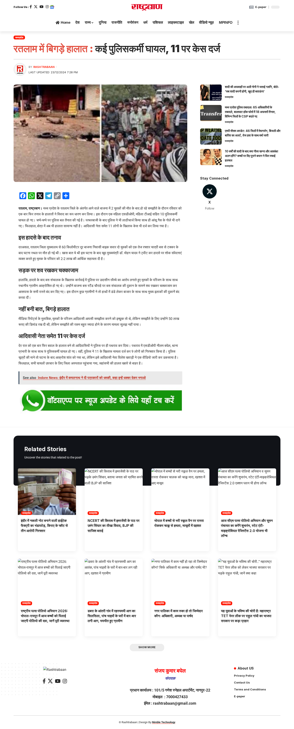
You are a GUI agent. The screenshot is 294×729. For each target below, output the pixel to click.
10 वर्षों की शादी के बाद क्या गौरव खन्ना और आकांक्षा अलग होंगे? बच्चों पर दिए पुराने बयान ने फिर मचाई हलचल (251, 155)
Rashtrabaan (44, 67)
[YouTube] (42, 7)
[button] (238, 22)
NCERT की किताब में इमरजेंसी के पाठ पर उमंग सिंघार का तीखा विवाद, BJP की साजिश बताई (113, 525)
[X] (36, 7)
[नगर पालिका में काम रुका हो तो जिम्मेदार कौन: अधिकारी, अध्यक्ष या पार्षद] (180, 582)
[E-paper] (251, 7)
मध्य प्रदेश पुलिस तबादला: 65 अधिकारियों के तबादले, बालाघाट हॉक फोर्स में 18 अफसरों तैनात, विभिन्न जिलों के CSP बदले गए (250, 111)
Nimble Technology (163, 722)
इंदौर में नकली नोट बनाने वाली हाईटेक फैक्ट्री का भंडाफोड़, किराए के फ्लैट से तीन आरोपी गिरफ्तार (44, 525)
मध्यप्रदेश (19, 37)
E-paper (260, 7)
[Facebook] (31, 7)
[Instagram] (47, 7)
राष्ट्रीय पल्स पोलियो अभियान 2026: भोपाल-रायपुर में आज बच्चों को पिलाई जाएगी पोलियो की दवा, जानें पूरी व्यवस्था (45, 616)
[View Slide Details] (100, 401)
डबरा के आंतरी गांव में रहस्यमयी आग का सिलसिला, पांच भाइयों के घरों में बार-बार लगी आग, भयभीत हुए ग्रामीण (112, 616)
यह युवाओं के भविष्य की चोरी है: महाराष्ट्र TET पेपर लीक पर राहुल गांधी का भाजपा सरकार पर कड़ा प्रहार (246, 616)
